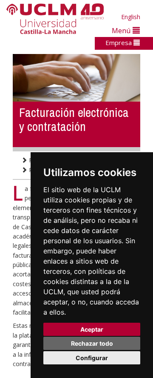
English (130, 17)
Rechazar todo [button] (92, 343)
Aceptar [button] (91, 329)
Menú (122, 30)
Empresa (119, 42)
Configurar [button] (92, 357)
